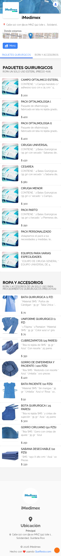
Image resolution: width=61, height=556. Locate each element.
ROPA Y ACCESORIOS (46, 54)
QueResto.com (43, 551)
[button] (10, 46)
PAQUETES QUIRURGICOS (16, 54)
